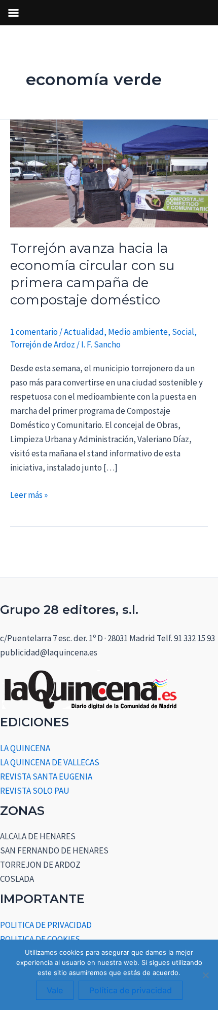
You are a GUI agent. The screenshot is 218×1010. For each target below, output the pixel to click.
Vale (55, 990)
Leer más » (29, 494)
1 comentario (34, 331)
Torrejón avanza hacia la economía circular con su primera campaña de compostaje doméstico (92, 273)
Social (183, 331)
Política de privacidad (130, 990)
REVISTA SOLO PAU (34, 790)
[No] (205, 975)
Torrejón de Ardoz (42, 344)
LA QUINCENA (25, 748)
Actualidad (84, 331)
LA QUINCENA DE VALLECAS (49, 762)
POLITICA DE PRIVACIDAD (46, 924)
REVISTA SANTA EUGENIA (46, 776)
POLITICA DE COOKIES (40, 939)
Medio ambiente (138, 331)
